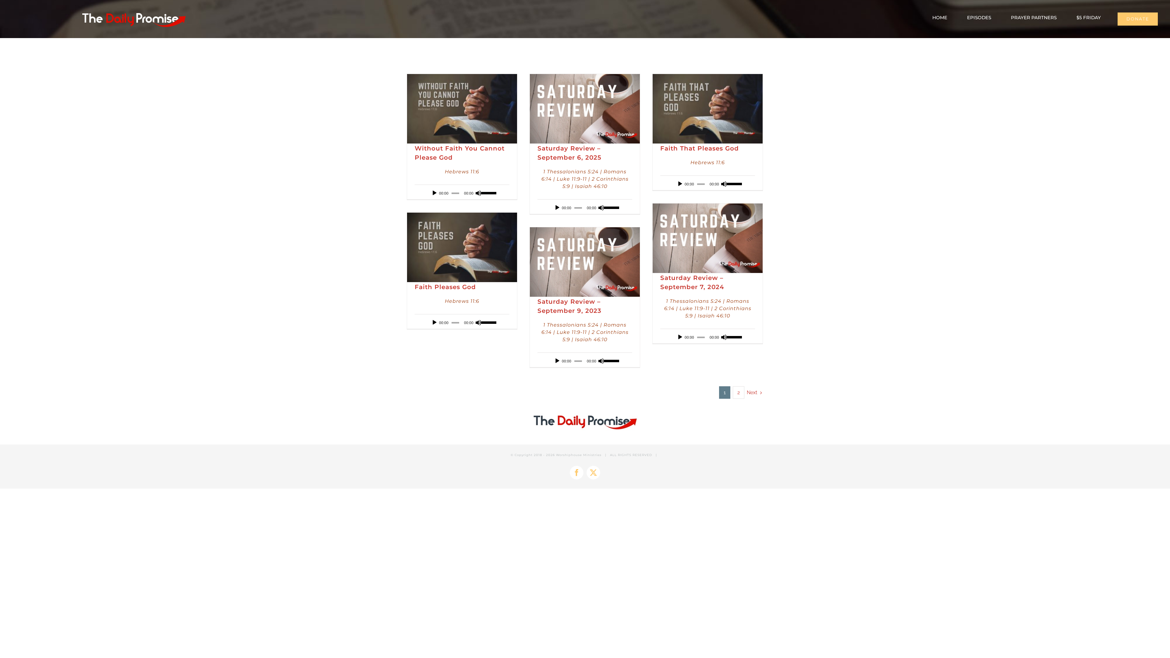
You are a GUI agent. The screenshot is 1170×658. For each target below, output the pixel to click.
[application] (462, 193)
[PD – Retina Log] (133, 11)
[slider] (488, 192)
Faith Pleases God (445, 287)
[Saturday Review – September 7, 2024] (708, 238)
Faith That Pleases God (699, 148)
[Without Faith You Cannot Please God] (462, 108)
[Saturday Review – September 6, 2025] (585, 108)
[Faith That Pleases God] (708, 108)
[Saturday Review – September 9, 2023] (585, 262)
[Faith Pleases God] (462, 247)
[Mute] (478, 193)
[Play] (434, 193)
